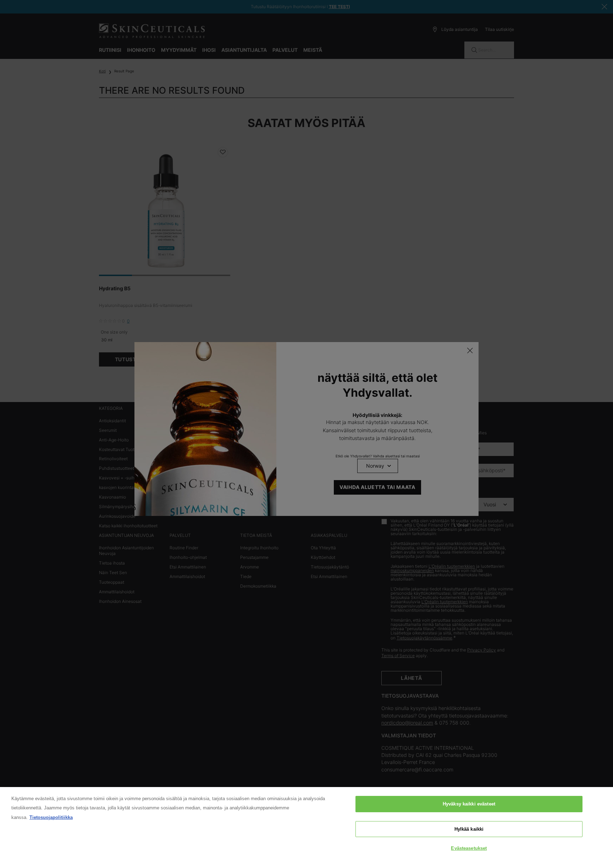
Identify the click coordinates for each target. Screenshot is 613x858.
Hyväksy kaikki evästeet (469, 804)
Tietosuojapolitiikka (51, 817)
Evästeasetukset (469, 848)
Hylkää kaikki (469, 829)
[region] (306, 822)
